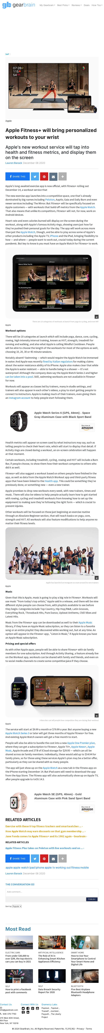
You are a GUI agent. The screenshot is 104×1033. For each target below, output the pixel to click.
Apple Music (85, 622)
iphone (39, 867)
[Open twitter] (23, 1008)
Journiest (54, 1011)
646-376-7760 (9, 1014)
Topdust (54, 1008)
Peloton (50, 199)
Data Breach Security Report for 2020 (49, 991)
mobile (84, 867)
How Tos (96, 5)
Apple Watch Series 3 (17, 733)
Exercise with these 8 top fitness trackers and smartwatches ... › (44, 826)
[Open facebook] (28, 1008)
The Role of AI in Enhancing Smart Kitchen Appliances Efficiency (51, 958)
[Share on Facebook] (17, 176)
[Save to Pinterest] (44, 176)
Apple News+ (78, 746)
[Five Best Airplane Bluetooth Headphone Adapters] (85, 975)
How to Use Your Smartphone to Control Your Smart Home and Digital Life (83, 960)
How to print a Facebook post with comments (18, 991)
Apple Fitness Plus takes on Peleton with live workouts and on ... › (44, 848)
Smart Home (77, 952)
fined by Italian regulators (58, 361)
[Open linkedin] (28, 1012)
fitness (75, 867)
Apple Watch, (28, 232)
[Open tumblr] (23, 1012)
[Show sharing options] (97, 317)
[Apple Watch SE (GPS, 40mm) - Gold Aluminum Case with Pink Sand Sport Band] (50, 802)
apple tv (50, 867)
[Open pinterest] (32, 1008)
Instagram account (19, 397)
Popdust (45, 1008)
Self (7, 54)
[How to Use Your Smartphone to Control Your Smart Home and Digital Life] (85, 942)
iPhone (54, 236)
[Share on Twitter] (35, 176)
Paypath (45, 1014)
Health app (51, 481)
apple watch (21, 867)
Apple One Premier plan (81, 743)
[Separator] (62, 176)
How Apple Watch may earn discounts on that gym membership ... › (45, 831)
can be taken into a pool (19, 376)
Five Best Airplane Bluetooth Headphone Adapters (82, 992)
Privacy (80, 1028)
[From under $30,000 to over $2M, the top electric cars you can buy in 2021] (19, 942)
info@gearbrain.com (9, 1010)
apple (9, 867)
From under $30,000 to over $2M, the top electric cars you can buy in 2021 (18, 958)
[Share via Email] (53, 177)
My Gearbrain (46, 5)
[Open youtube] (37, 1008)
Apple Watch (87, 207)
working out (63, 867)
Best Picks (62, 5)
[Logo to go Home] (19, 5)
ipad (32, 867)
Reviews (76, 5)
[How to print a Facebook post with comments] (19, 975)
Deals (87, 5)
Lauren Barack (13, 163)
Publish (91, 899)
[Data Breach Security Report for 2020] (52, 975)
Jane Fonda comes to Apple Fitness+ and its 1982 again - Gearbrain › (46, 836)
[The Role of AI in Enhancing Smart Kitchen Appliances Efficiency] (52, 942)
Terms (89, 1028)
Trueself (45, 1011)
